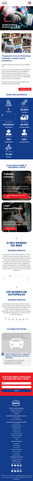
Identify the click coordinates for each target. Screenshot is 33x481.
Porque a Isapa (16, 432)
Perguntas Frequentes (16, 449)
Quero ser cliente (16, 451)
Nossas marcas (16, 437)
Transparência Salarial (16, 436)
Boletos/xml (16, 453)
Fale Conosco (16, 447)
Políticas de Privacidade (16, 434)
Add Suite (12, 477)
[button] (14, 26)
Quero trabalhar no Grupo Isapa (15, 196)
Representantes (16, 455)
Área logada (16, 443)
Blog (16, 439)
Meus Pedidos (16, 445)
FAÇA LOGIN (10, 228)
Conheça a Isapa (25, 89)
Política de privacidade (16, 459)
